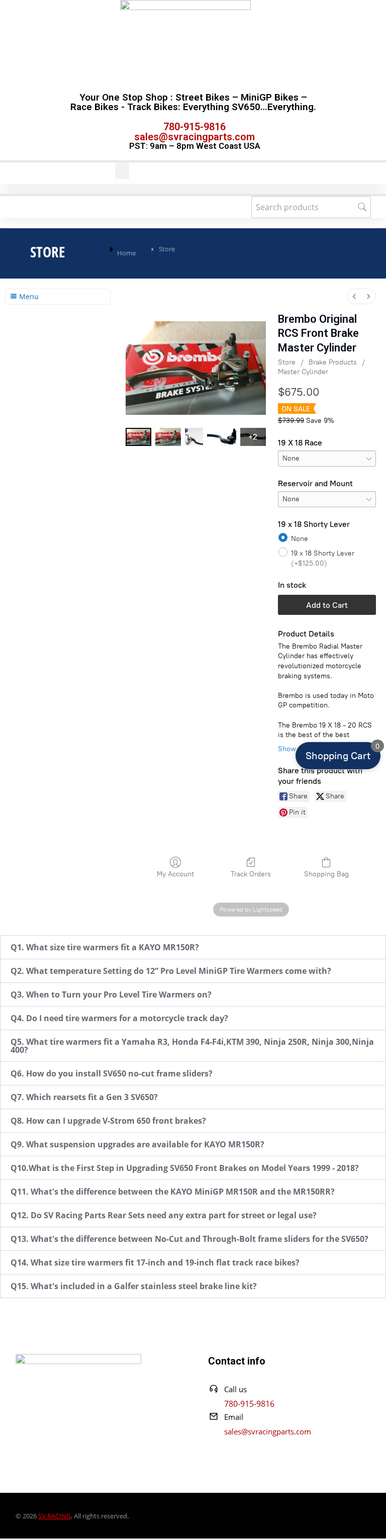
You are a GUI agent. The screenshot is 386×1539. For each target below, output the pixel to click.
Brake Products (333, 362)
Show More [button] (296, 749)
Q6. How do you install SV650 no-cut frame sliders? (112, 1073)
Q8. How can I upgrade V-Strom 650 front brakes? (108, 1120)
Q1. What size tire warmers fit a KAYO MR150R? (105, 947)
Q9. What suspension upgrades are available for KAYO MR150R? (137, 1144)
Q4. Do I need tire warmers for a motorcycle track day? (119, 1018)
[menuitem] (354, 296)
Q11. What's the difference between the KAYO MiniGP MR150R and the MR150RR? (173, 1191)
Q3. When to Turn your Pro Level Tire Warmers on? (111, 994)
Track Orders (251, 874)
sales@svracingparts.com (194, 137)
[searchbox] (311, 207)
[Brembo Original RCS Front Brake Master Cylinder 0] (138, 437)
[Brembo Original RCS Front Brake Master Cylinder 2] (194, 437)
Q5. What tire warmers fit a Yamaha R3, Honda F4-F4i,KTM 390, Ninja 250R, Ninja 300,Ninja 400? (192, 1045)
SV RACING (54, 1515)
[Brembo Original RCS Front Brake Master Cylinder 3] (221, 437)
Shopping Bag (326, 874)
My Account (175, 874)
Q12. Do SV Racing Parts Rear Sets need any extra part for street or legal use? (164, 1215)
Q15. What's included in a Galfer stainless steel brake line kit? (134, 1286)
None (299, 538)
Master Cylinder (303, 372)
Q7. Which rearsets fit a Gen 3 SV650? (84, 1097)
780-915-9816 (194, 127)
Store (287, 362)
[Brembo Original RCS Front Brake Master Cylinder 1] (168, 437)
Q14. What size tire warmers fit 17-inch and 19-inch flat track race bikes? (155, 1262)
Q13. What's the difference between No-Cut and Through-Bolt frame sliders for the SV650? (189, 1238)
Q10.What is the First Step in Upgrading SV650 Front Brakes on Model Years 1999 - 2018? (185, 1167)
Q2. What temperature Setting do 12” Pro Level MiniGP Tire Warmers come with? (171, 970)
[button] (122, 170)
